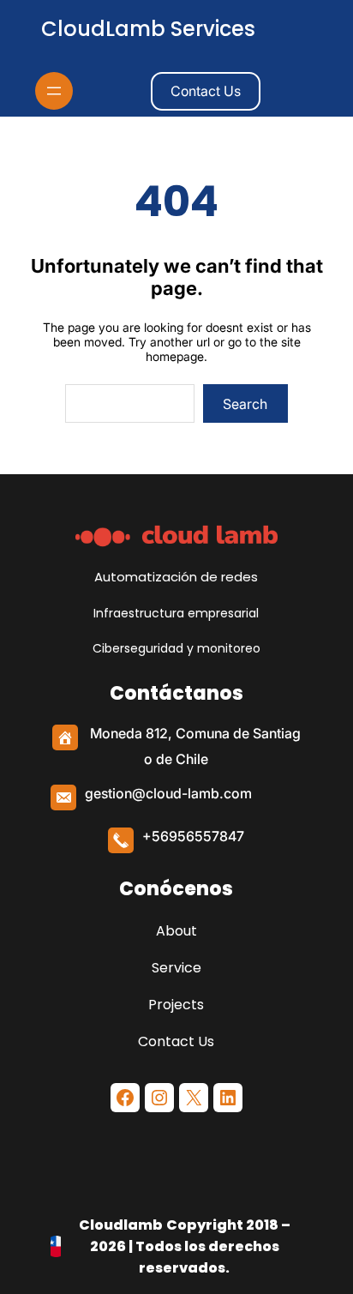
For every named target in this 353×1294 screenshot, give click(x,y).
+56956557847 (193, 836)
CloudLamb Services (148, 29)
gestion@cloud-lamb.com (168, 793)
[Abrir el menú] (54, 91)
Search (245, 403)
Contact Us (206, 90)
